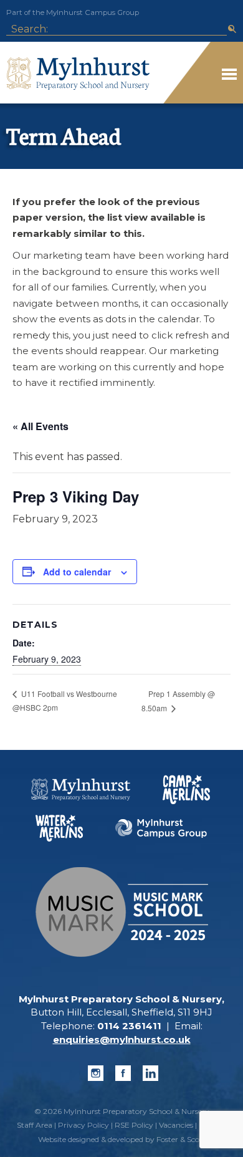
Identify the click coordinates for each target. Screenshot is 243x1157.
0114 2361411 (129, 1026)
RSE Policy (134, 1125)
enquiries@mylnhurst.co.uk (122, 1039)
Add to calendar (77, 571)
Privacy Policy (83, 1125)
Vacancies (176, 1125)
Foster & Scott (181, 1139)
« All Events (40, 426)
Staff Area (34, 1125)
